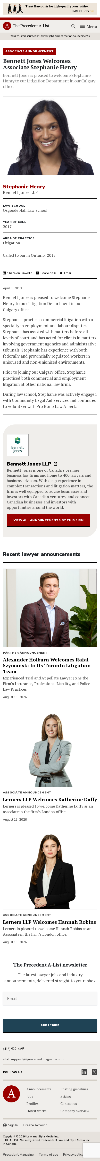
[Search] (73, 26)
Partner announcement (25, 653)
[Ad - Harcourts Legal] (50, 8)
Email (68, 273)
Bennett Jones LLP (29, 464)
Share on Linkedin (19, 273)
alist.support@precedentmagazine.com (33, 1059)
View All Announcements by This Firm (48, 520)
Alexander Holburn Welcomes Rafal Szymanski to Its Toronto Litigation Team (47, 665)
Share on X (48, 273)
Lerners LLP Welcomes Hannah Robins (49, 922)
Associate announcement (27, 792)
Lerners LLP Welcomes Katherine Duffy (50, 799)
